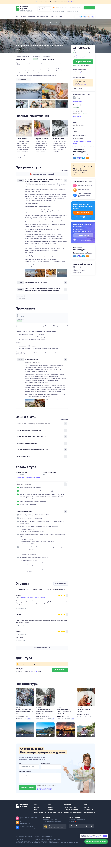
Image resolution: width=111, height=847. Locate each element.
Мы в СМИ (50, 807)
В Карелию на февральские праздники (33, 597)
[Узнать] (90, 231)
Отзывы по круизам (89, 812)
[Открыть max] (91, 826)
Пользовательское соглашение (24, 836)
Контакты (59, 16)
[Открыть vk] (76, 826)
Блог (49, 804)
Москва (55, 7)
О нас (52, 16)
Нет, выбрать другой (46, 9)
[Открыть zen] (86, 826)
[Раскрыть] (65, 282)
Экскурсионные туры (24, 79)
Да (39, 9)
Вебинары (50, 809)
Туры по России (27, 22)
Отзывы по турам (88, 809)
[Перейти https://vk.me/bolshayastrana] (75, 158)
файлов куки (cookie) (94, 836)
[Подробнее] (28, 56)
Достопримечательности (55, 812)
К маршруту (77, 116)
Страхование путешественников (73, 812)
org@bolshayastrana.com (55, 821)
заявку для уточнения (44, 664)
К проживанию (78, 101)
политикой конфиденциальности (45, 788)
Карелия (36, 22)
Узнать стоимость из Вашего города (27, 477)
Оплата (36, 809)
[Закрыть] (65, 180)
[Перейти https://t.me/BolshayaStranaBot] (83, 158)
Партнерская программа (70, 807)
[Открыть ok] (81, 826)
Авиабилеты (31, 16)
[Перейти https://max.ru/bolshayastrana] (79, 158)
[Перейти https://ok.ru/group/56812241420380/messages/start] (87, 158)
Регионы (23, 16)
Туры (17, 16)
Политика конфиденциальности (43, 836)
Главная (18, 22)
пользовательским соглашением (44, 789)
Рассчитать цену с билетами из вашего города (84, 56)
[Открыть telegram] (71, 826)
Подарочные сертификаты (71, 809)
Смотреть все (64, 170)
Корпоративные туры (42, 16)
